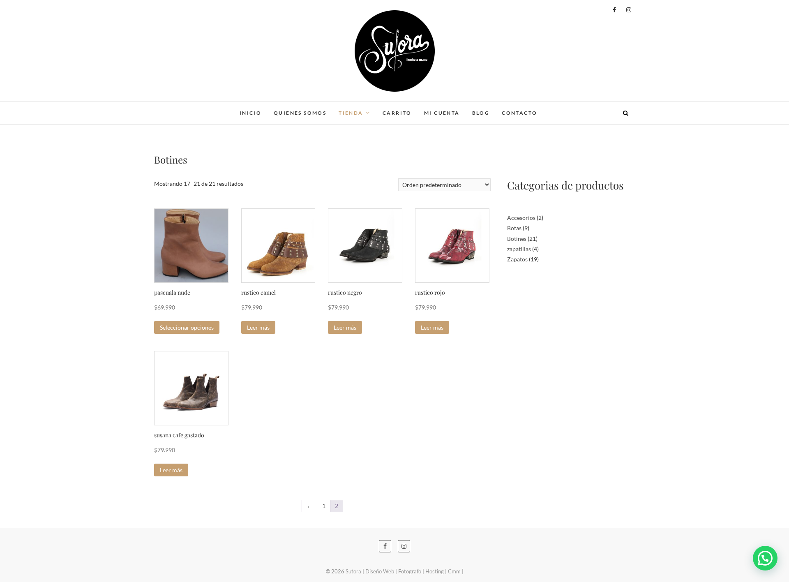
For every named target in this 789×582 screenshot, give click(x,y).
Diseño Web (379, 571)
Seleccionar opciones (187, 327)
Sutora (169, 107)
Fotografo (409, 571)
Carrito (397, 113)
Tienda (351, 113)
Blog (481, 113)
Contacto (519, 113)
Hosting (434, 571)
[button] (765, 558)
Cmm (454, 571)
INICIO (250, 113)
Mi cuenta (442, 113)
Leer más (258, 327)
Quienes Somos (300, 113)
